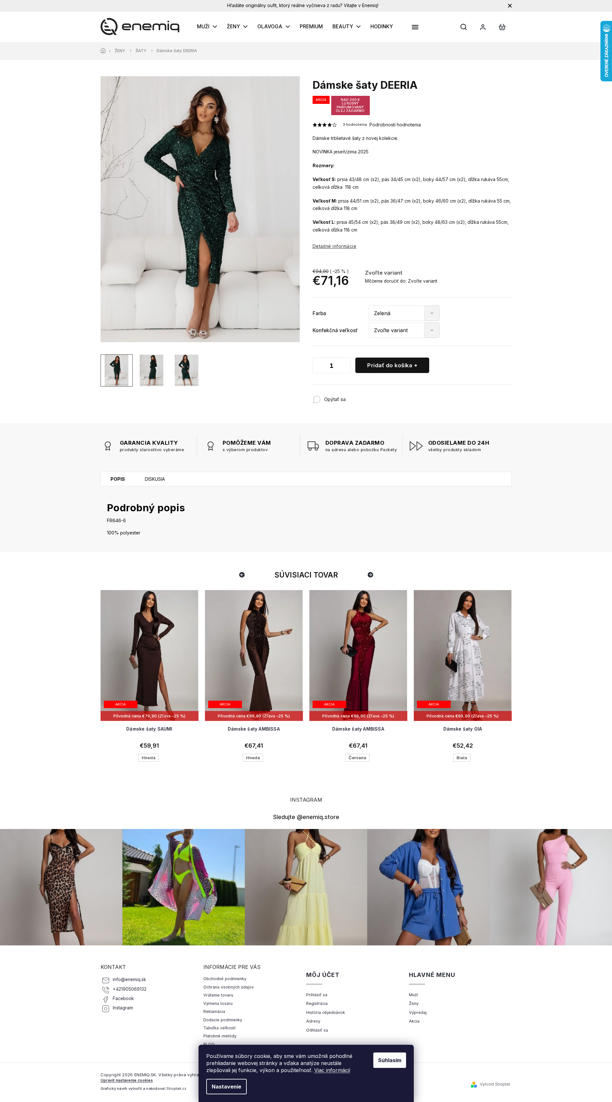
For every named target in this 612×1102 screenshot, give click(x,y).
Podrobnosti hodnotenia (395, 124)
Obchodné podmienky (224, 978)
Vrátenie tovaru (218, 995)
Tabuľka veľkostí (219, 1027)
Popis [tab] (118, 479)
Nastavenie (226, 1086)
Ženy (414, 1003)
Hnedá (148, 757)
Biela (462, 757)
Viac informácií (332, 1070)
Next (371, 575)
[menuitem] (207, 26)
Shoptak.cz (176, 1088)
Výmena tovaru (218, 1003)
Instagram (123, 1007)
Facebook (123, 998)
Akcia (414, 1021)
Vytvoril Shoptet (495, 1084)
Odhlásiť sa (317, 1030)
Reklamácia (214, 1011)
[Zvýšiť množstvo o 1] (344, 366)
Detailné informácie (335, 246)
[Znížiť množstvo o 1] (319, 366)
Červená (357, 757)
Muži (413, 994)
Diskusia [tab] (155, 479)
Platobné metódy (219, 1036)
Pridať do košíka (389, 365)
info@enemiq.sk (129, 979)
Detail (149, 696)
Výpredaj (418, 1012)
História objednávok (325, 1012)
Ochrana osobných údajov (228, 987)
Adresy (313, 1021)
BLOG (209, 1044)
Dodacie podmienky (222, 1019)
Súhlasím (389, 1060)
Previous (243, 575)
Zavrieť (388, 396)
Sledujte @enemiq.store (306, 816)
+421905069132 (129, 989)
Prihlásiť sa (316, 994)
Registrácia (317, 1003)
